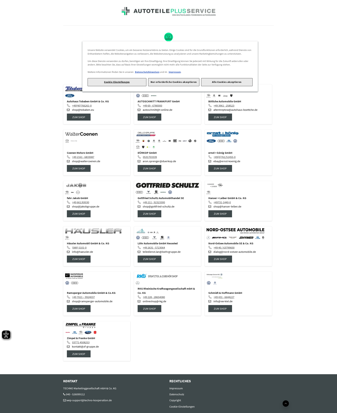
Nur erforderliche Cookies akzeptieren (174, 82)
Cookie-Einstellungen (117, 82)
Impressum (175, 72)
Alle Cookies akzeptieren (227, 82)
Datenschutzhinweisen (147, 72)
